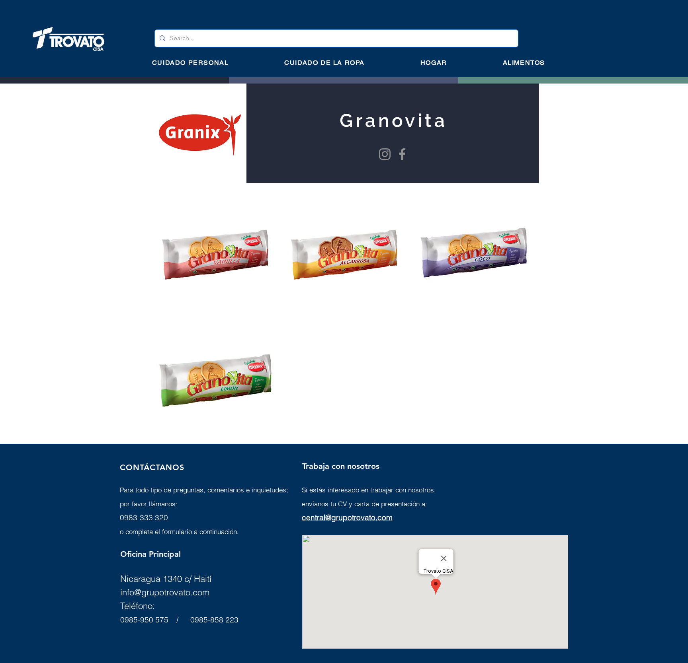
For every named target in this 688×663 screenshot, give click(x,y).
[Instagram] (385, 154)
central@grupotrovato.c (342, 517)
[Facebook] (402, 154)
